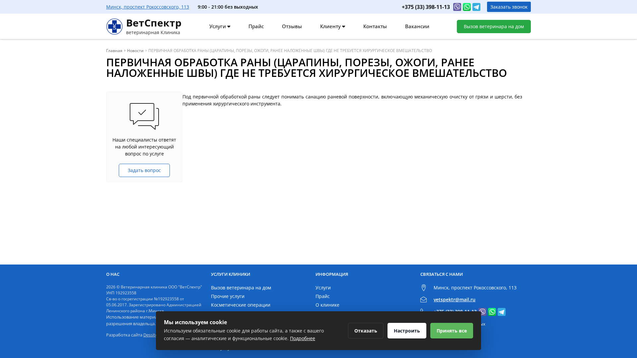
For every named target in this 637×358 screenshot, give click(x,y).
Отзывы (292, 26)
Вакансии (417, 26)
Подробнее (302, 338)
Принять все (452, 331)
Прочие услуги (228, 296)
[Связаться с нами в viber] (457, 7)
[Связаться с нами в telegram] (476, 7)
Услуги (218, 26)
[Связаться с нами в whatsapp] (467, 7)
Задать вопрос (144, 170)
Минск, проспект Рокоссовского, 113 (147, 7)
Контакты (375, 26)
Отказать (365, 331)
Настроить (407, 331)
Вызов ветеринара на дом (494, 26)
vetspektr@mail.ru (454, 299)
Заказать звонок (509, 7)
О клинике (327, 305)
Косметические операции (240, 305)
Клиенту (331, 26)
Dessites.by (154, 335)
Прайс (256, 26)
